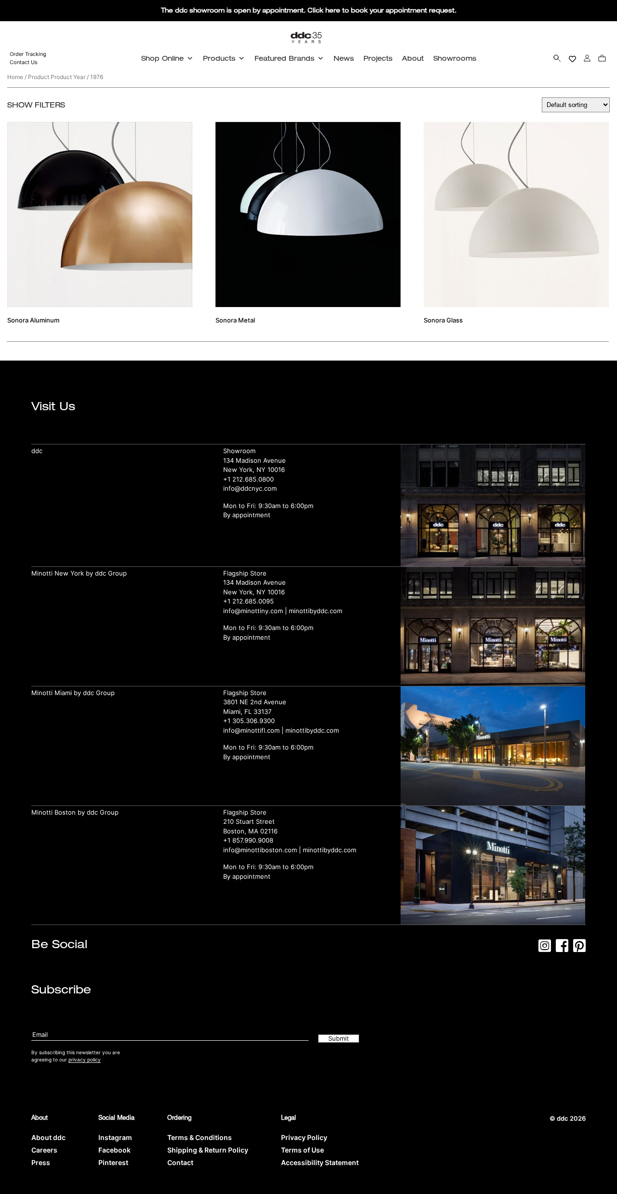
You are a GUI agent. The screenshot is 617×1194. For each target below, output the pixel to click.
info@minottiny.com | (256, 611)
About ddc (48, 1137)
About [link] (413, 58)
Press (40, 1162)
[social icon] (544, 949)
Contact (180, 1162)
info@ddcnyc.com (250, 488)
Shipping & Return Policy (207, 1150)
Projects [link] (377, 58)
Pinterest (113, 1162)
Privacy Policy (304, 1137)
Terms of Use (302, 1150)
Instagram (115, 1137)
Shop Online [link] (162, 58)
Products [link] (219, 58)
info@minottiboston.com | (263, 850)
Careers (44, 1150)
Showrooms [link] (454, 58)
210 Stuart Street (249, 821)
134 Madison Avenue (254, 460)
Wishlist (572, 58)
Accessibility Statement (320, 1162)
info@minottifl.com (251, 730)
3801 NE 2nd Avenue (254, 702)
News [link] (344, 58)
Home (15, 76)
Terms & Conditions (199, 1137)
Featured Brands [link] (284, 58)
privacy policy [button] (84, 1059)
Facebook (114, 1150)
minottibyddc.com (315, 611)
